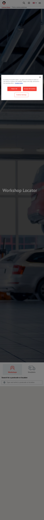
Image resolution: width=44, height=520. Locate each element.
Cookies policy (19, 83)
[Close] (40, 77)
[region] (22, 87)
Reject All (14, 88)
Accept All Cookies (29, 88)
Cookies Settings (21, 94)
